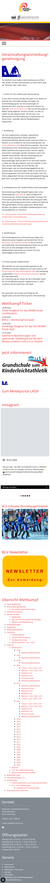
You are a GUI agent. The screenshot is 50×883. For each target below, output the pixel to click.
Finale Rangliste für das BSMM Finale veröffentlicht (22, 312)
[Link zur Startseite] (25, 6)
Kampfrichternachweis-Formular (26, 274)
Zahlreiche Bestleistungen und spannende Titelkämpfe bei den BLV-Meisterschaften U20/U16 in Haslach (22, 338)
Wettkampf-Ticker (17, 303)
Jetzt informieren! (16, 352)
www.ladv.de (20, 194)
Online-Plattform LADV (11, 145)
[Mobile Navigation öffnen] (4, 43)
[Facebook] (3, 827)
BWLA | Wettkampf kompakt (18, 319)
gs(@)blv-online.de (15, 823)
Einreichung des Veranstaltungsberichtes (19, 271)
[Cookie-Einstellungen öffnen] (3, 880)
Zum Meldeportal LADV (20, 391)
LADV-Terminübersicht (18, 109)
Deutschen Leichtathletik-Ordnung (16, 242)
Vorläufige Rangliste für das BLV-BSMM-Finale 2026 (24, 328)
